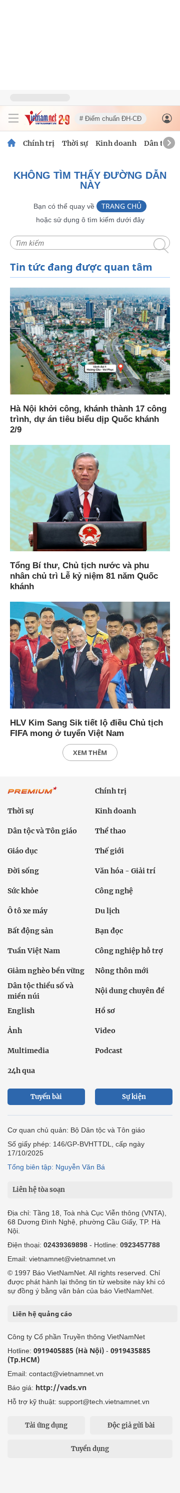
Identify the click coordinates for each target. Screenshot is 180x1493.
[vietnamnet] (47, 122)
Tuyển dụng (90, 1449)
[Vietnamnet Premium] (33, 795)
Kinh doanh (116, 143)
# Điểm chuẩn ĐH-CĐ (111, 118)
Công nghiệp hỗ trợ (129, 950)
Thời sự (75, 143)
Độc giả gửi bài (131, 1425)
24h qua (21, 1070)
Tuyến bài (46, 1097)
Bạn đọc (109, 930)
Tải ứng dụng (46, 1425)
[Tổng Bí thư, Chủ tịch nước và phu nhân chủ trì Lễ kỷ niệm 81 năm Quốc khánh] (90, 499)
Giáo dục (23, 850)
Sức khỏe (23, 890)
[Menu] (14, 118)
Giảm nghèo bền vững (46, 970)
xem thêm (90, 752)
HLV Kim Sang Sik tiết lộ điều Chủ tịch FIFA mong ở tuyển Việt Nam (86, 728)
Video (105, 1030)
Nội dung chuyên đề (129, 990)
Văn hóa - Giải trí (125, 870)
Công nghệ (114, 890)
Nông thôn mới (121, 970)
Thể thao (110, 830)
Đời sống (23, 870)
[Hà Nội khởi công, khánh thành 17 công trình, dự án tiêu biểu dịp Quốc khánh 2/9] (90, 342)
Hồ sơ (105, 1010)
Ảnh (15, 1030)
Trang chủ (122, 206)
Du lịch (107, 910)
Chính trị (38, 143)
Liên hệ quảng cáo (42, 1313)
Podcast (108, 1050)
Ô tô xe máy (28, 910)
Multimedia (28, 1050)
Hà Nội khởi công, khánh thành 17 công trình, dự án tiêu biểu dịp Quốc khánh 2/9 (88, 419)
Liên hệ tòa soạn (38, 1189)
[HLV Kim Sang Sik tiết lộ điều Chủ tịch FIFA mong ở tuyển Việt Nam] (90, 656)
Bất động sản (31, 930)
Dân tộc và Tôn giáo (42, 830)
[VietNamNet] (12, 143)
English (21, 1010)
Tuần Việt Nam (34, 950)
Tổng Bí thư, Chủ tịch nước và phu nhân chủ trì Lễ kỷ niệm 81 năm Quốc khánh (84, 576)
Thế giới (109, 850)
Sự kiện (134, 1097)
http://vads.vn (61, 1387)
